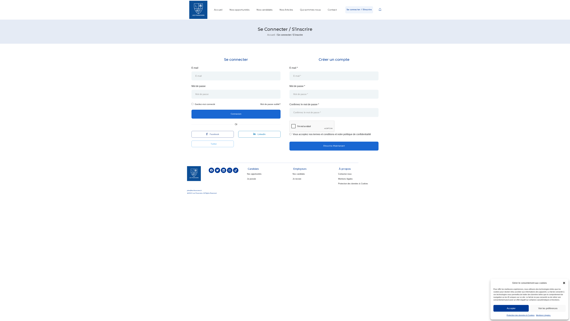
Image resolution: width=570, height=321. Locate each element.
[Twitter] (217, 170)
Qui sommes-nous (310, 9)
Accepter (511, 308)
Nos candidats (264, 9)
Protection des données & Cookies (521, 315)
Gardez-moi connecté (204, 104)
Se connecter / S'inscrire (359, 10)
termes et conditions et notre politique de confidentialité (342, 134)
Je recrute (297, 179)
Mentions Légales (543, 315)
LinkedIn (261, 134)
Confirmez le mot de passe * (304, 104)
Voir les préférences (548, 308)
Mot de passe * (297, 86)
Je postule (251, 179)
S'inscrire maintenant (334, 146)
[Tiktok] (235, 170)
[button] (564, 282)
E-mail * (293, 68)
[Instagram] (229, 170)
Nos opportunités (239, 9)
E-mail (194, 68)
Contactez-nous (345, 174)
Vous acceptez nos (331, 134)
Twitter (213, 144)
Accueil (218, 9)
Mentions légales (345, 179)
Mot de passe (198, 86)
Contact (332, 9)
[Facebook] (211, 170)
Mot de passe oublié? (270, 104)
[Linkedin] (223, 170)
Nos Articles (286, 9)
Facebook (214, 134)
